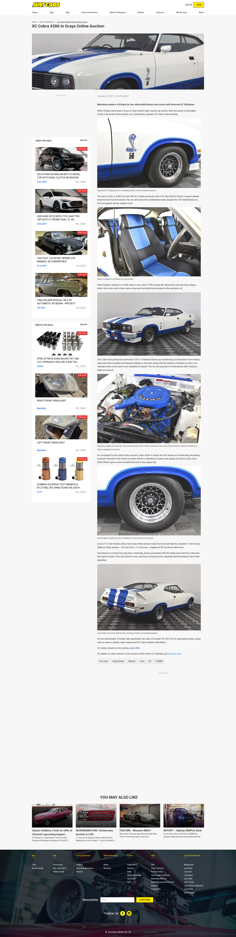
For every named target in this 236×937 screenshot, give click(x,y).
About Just (181, 12)
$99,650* (42, 223)
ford (142, 661)
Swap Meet (132, 865)
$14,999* (42, 265)
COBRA (159, 661)
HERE (137, 648)
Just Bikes (188, 875)
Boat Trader (189, 892)
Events (141, 12)
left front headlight (51, 442)
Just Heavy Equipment (193, 886)
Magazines (189, 865)
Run (129, 882)
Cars (34, 865)
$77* (39, 492)
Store (201, 12)
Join (198, 4)
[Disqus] (149, 751)
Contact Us (156, 889)
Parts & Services (90, 12)
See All (83, 140)
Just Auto (188, 868)
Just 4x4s (188, 879)
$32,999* (42, 181)
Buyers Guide (37, 868)
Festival (130, 868)
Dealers (79, 865)
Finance (160, 12)
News (106, 865)
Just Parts (188, 889)
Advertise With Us (158, 879)
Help (153, 855)
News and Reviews (46, 22)
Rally (129, 872)
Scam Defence (157, 868)
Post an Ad (57, 865)
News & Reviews (117, 12)
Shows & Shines (134, 875)
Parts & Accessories (84, 868)
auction (131, 661)
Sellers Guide (58, 872)
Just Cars (103, 661)
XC (150, 661)
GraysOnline (118, 661)
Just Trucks (189, 882)
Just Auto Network (192, 855)
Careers (154, 886)
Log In (188, 4)
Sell (67, 12)
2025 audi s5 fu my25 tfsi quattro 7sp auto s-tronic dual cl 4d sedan (58, 219)
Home (35, 12)
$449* (40, 366)
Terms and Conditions (160, 875)
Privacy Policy (157, 872)
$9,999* (41, 307)
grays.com (175, 653)
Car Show (131, 879)
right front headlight (51, 400)
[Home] (46, 4)
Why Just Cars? (59, 868)
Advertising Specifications (162, 882)
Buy (52, 12)
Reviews (107, 868)
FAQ (153, 865)
